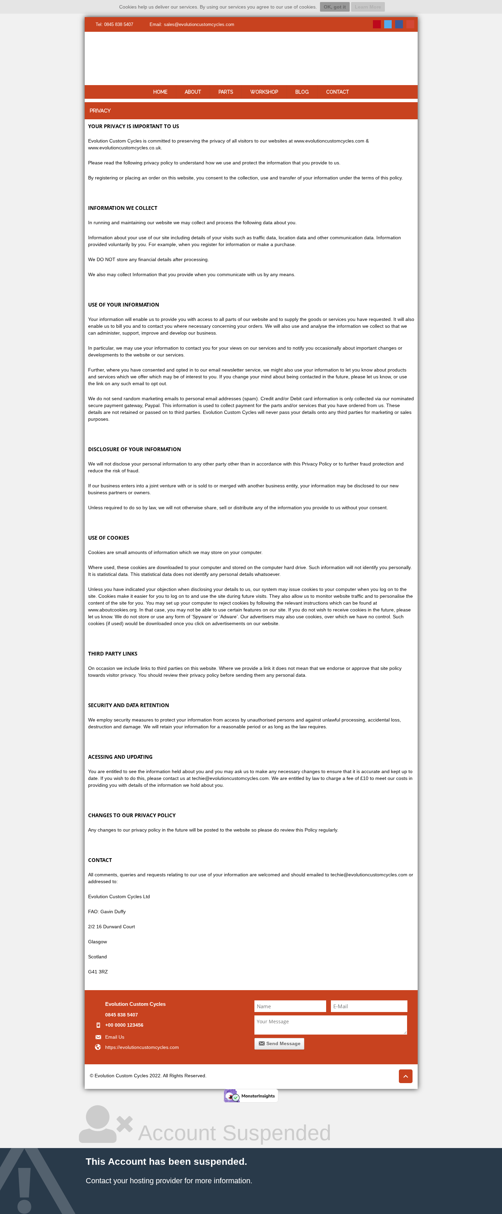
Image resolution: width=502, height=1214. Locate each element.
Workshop (264, 92)
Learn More (368, 7)
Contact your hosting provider (134, 1180)
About (193, 92)
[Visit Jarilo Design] (368, 1076)
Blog (302, 92)
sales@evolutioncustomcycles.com (199, 24)
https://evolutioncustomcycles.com (142, 1047)
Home (160, 92)
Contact (337, 92)
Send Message (283, 1043)
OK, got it (335, 7)
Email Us (114, 1037)
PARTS (226, 92)
